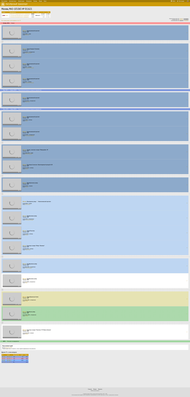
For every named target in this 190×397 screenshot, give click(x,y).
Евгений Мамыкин (28, 153)
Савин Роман (27, 249)
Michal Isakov (27, 204)
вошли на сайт (8, 347)
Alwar (26, 282)
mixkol (26, 120)
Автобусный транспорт (17, 4)
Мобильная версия (95, 390)
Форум (95, 389)
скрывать (181, 18)
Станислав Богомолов (29, 67)
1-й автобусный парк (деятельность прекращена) (19, 15)
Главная (90, 389)
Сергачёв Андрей (28, 267)
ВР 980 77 (9, 360)
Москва (6, 15)
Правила (100, 389)
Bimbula (26, 234)
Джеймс (26, 168)
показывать (186, 20)
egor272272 (27, 101)
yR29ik (26, 300)
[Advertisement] (95, 376)
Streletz (26, 186)
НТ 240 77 (9, 362)
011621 (4, 362)
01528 (3, 357)
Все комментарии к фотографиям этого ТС (11, 20)
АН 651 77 (9, 357)
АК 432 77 (9, 358)
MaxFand (27, 34)
